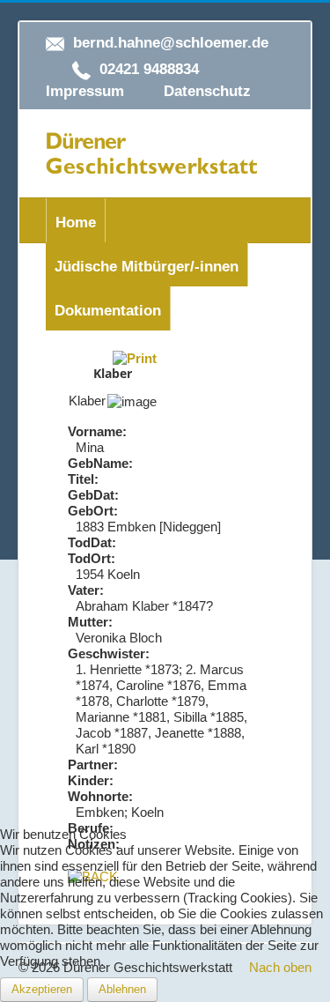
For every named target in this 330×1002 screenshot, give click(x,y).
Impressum (85, 91)
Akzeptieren (41, 989)
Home (75, 222)
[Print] (135, 357)
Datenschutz (207, 91)
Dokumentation (108, 310)
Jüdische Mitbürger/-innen (146, 266)
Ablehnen (122, 989)
